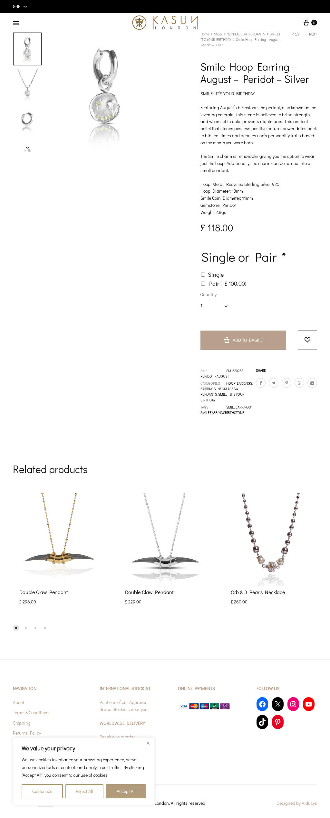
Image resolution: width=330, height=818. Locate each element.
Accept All (126, 791)
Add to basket (248, 340)
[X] (278, 704)
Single (216, 274)
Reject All (84, 791)
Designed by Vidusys (297, 803)
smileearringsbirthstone (222, 412)
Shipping (22, 723)
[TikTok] (262, 722)
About (18, 702)
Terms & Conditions (31, 712)
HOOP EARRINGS (239, 383)
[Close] (148, 743)
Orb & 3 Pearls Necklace (258, 592)
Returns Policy (27, 733)
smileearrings (238, 407)
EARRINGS (208, 388)
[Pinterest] (278, 722)
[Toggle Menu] (16, 23)
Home (204, 34)
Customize (42, 791)
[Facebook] (262, 704)
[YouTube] (309, 704)
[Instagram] (293, 704)
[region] (84, 771)
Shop (218, 34)
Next (313, 34)
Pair (227, 283)
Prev (295, 34)
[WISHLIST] (307, 340)
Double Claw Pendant (43, 592)
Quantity (208, 294)
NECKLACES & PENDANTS (246, 34)
